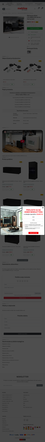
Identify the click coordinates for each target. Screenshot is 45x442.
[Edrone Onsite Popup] (22, 221)
